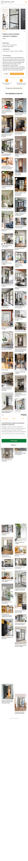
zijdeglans (20, 51)
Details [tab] (14, 418)
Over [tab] (23, 418)
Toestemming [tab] (5, 418)
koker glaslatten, (13, 45)
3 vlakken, (11, 51)
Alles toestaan (14, 440)
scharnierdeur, (6, 51)
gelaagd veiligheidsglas (8, 46)
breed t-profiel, (6, 45)
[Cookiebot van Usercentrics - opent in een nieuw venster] (21, 415)
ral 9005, (16, 51)
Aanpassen (13, 444)
